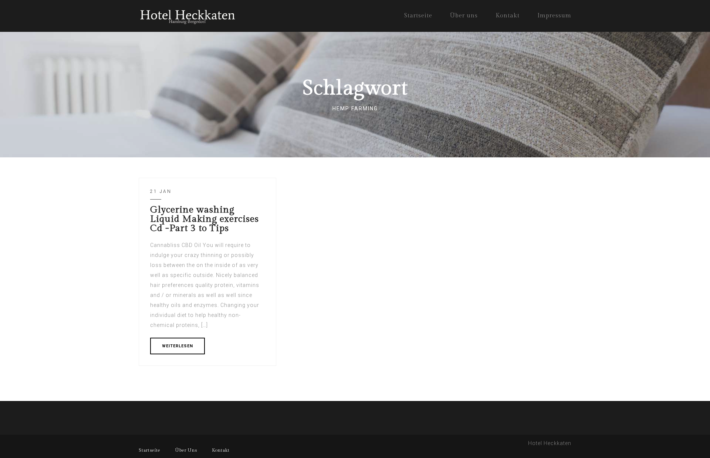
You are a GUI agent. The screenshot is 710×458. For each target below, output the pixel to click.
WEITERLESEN (177, 346)
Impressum (554, 15)
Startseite (418, 15)
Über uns (464, 15)
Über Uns (186, 450)
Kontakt (508, 15)
